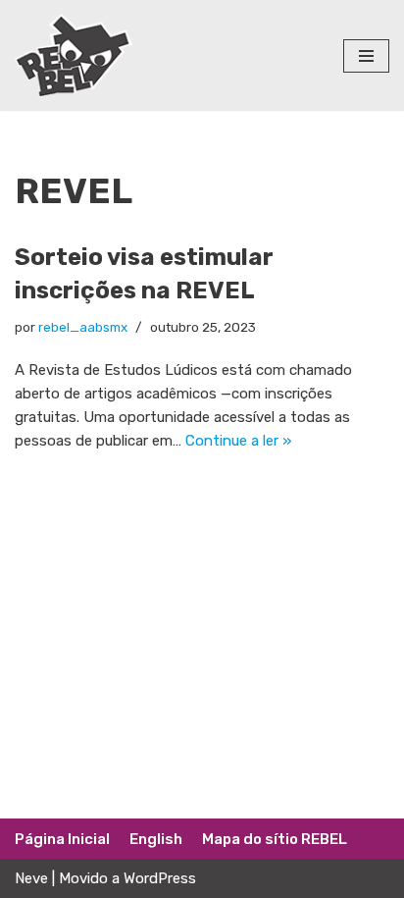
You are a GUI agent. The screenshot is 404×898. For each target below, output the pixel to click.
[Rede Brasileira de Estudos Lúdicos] (73, 55)
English (155, 839)
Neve (31, 878)
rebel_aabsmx (82, 327)
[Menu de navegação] (366, 56)
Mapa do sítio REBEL (274, 839)
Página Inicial (62, 839)
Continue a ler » (238, 440)
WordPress (160, 878)
